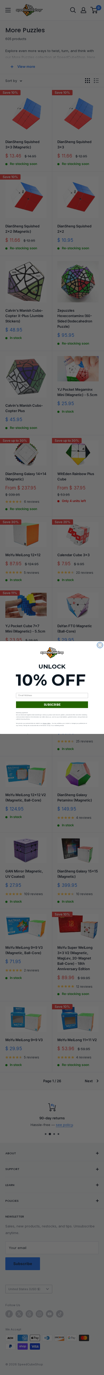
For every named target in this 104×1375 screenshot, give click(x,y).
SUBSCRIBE (52, 704)
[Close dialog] (100, 645)
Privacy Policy (47, 723)
